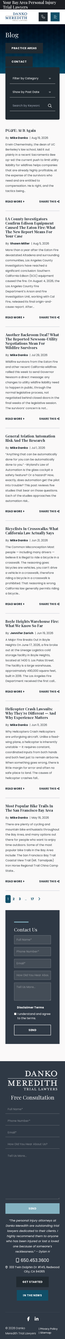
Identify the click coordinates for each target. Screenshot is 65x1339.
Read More (13, 201)
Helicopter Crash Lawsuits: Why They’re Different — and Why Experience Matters (30, 713)
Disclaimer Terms (30, 1007)
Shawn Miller (20, 243)
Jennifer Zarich (21, 633)
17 (32, 899)
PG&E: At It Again (20, 130)
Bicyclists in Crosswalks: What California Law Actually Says (31, 530)
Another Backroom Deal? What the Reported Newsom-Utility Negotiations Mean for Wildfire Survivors (32, 341)
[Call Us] (43, 16)
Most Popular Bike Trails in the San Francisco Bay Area (29, 808)
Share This (47, 201)
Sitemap (45, 1333)
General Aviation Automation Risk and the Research (30, 438)
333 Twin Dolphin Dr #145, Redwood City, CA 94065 (34, 1269)
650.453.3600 (35, 1260)
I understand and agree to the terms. (34, 1016)
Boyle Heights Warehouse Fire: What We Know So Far (32, 623)
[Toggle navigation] (55, 16)
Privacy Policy (49, 1329)
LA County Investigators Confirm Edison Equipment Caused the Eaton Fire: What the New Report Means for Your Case (30, 227)
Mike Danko (19, 138)
